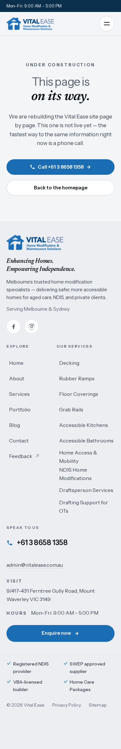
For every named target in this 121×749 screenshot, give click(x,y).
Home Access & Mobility (78, 456)
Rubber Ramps (77, 378)
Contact (19, 440)
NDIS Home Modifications (75, 473)
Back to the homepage (60, 187)
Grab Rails (71, 409)
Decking (69, 363)
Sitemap (98, 705)
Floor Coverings (78, 394)
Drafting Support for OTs (83, 506)
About (16, 378)
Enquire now (56, 633)
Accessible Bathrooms (86, 440)
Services (19, 394)
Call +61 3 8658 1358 (61, 167)
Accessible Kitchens (83, 425)
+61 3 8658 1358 (42, 542)
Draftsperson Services (86, 490)
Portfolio (20, 409)
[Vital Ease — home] (30, 23)
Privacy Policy (66, 705)
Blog (14, 425)
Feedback (22, 458)
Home (16, 363)
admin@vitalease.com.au (34, 565)
